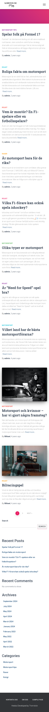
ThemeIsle (33, 706)
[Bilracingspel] (24, 461)
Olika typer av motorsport (22, 248)
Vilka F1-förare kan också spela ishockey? (20, 572)
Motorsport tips (9, 30)
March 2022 (8, 647)
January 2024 (9, 626)
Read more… (22, 51)
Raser (4, 154)
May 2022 (7, 636)
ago (15, 55)
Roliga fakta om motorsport (24, 71)
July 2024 (7, 606)
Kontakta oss (12, 700)
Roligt (4, 67)
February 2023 (9, 632)
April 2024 (7, 616)
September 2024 (10, 601)
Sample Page (37, 700)
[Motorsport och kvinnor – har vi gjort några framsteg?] (24, 384)
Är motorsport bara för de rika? (15, 567)
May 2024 (7, 611)
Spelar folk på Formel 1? (21, 34)
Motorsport (7, 243)
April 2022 (7, 642)
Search (5, 521)
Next (29, 513)
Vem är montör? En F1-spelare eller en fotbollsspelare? (20, 116)
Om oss (25, 700)
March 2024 (8, 621)
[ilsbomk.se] (11, 4)
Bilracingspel (12, 485)
